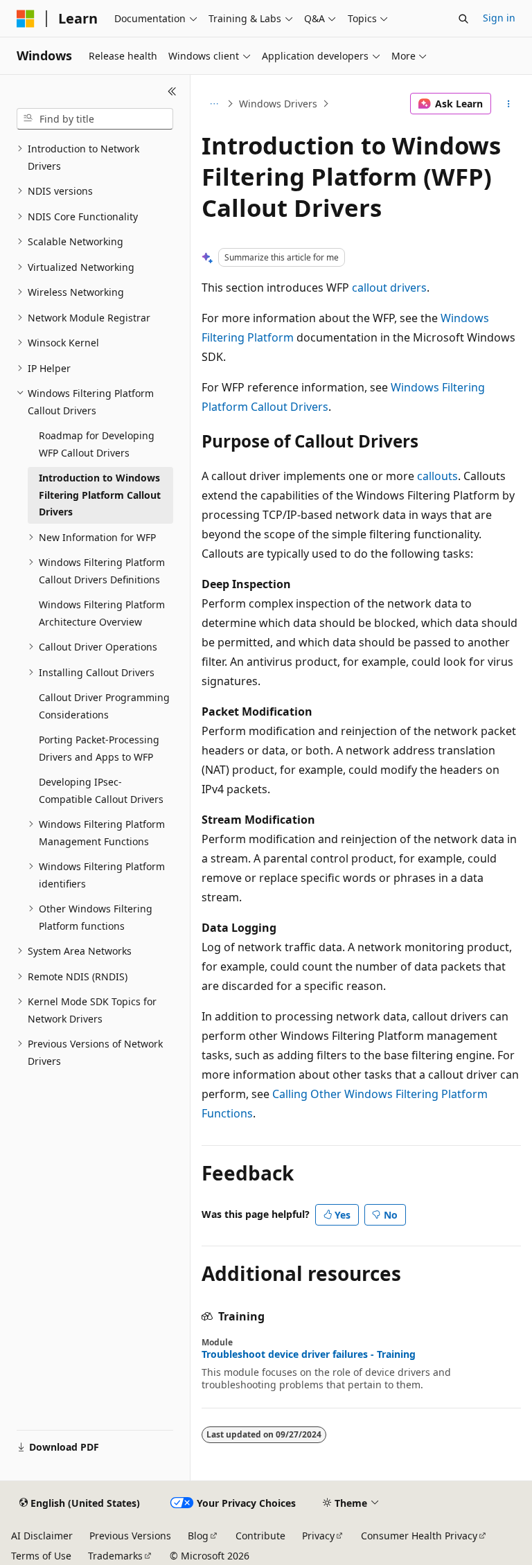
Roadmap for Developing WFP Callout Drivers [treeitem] (96, 444)
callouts (437, 476)
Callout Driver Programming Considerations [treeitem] (104, 706)
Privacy (318, 1535)
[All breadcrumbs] (214, 104)
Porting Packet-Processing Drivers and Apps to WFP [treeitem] (99, 748)
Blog (198, 1535)
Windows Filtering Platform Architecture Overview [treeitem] (102, 613)
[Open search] (463, 18)
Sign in (499, 17)
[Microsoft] (26, 19)
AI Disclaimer (42, 1535)
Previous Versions (130, 1535)
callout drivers (389, 287)
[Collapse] (172, 91)
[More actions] (509, 104)
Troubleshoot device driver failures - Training (309, 1354)
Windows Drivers (278, 103)
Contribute (260, 1535)
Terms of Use (41, 1555)
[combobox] (95, 119)
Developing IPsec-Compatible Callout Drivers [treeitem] (101, 790)
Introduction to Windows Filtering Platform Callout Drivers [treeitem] (100, 494)
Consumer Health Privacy (419, 1535)
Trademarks (115, 1555)
